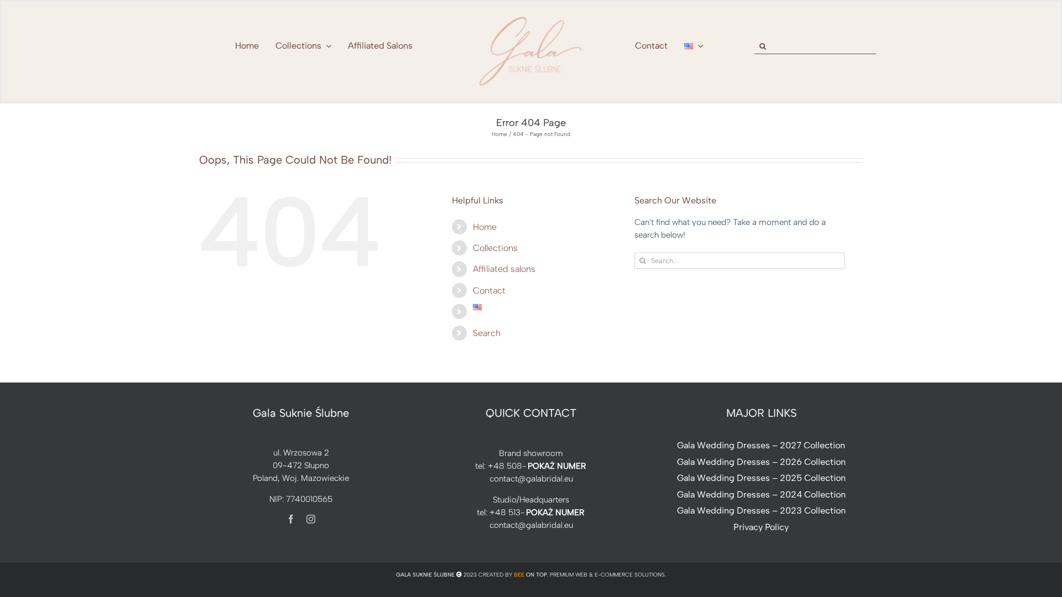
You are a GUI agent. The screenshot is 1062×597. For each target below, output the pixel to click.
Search (487, 333)
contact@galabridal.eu (531, 479)
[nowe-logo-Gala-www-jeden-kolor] (531, 17)
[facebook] (291, 519)
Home (485, 227)
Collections (495, 248)
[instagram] (310, 519)
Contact (489, 290)
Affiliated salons (504, 269)
